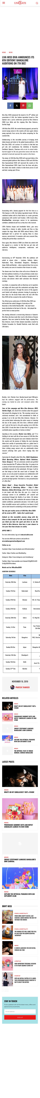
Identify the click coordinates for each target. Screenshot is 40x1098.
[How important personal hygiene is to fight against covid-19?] (7, 964)
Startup (17, 975)
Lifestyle (18, 961)
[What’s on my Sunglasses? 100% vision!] (7, 706)
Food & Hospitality (21, 913)
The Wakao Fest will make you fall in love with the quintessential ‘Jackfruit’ (25, 933)
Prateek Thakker (23, 687)
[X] (17, 105)
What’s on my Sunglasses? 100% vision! (25, 707)
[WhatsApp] (29, 105)
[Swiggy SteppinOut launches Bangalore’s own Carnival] (7, 728)
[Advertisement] (20, 27)
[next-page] (7, 990)
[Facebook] (10, 105)
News (11, 52)
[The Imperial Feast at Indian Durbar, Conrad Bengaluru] (7, 750)
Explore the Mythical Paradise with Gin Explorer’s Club (24, 740)
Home (4, 52)
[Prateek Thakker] (13, 687)
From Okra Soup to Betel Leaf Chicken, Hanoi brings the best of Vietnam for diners (25, 918)
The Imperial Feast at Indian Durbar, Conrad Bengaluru (23, 752)
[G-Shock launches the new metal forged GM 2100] (7, 948)
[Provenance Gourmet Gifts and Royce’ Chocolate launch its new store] (7, 717)
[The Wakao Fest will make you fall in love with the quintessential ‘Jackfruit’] (7, 932)
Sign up (20, 1017)
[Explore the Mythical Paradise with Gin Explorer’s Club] (7, 739)
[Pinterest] (23, 105)
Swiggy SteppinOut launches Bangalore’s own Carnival (23, 729)
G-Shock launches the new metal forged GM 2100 (25, 949)
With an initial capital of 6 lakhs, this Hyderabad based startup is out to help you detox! (25, 980)
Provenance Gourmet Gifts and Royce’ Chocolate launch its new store (25, 718)
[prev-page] (3, 990)
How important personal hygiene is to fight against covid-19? (25, 964)
